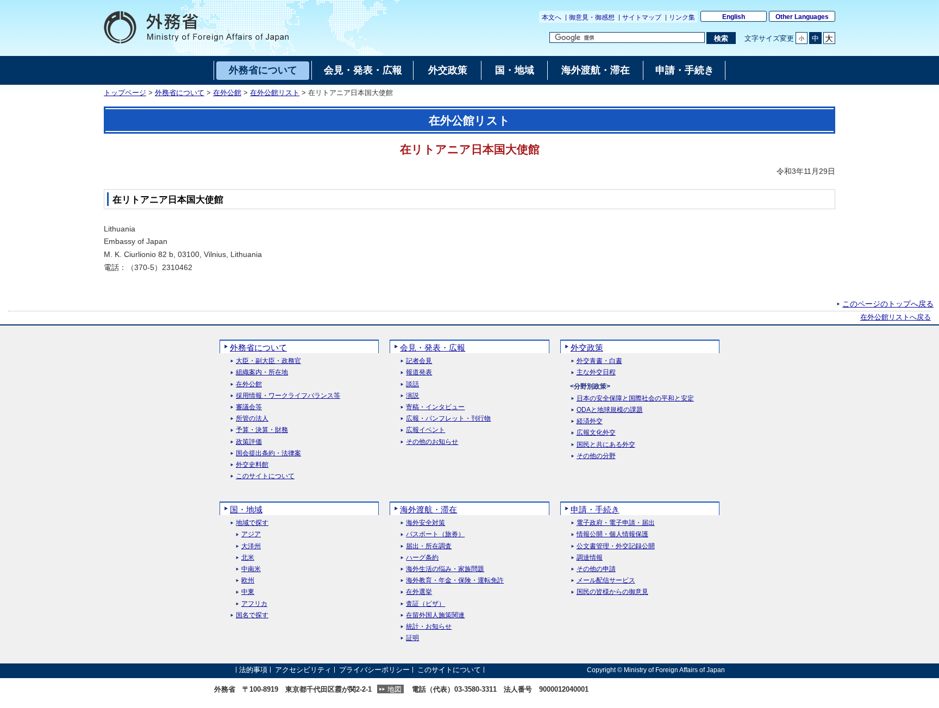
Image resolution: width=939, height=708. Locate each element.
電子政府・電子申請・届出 (616, 523)
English (733, 17)
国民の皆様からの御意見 (612, 592)
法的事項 (253, 670)
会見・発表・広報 (432, 347)
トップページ (125, 93)
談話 (412, 384)
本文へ (551, 17)
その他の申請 (596, 569)
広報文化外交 (596, 432)
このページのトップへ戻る (888, 304)
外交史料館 (252, 464)
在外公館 (227, 93)
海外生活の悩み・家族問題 (445, 569)
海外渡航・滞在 (428, 509)
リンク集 (682, 17)
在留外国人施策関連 (435, 615)
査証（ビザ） (425, 603)
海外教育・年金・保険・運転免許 (455, 580)
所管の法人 (252, 418)
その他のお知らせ (432, 442)
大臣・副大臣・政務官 (268, 361)
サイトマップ (641, 17)
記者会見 (419, 361)
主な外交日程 (596, 372)
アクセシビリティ (303, 670)
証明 (412, 638)
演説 (412, 395)
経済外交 (590, 421)
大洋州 (251, 546)
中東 (247, 592)
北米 (247, 557)
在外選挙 (419, 592)
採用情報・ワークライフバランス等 (288, 395)
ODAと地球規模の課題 (610, 409)
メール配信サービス (606, 580)
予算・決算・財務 (262, 430)
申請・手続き (595, 509)
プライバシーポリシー (374, 670)
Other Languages (802, 17)
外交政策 (587, 347)
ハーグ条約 (422, 557)
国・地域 (246, 509)
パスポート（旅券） (435, 534)
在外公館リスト (274, 93)
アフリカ (254, 603)
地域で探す (252, 523)
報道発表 (419, 372)
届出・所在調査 (429, 546)
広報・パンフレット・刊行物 (448, 418)
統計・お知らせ (429, 626)
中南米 (251, 569)
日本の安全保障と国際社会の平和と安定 (635, 398)
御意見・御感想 (592, 17)
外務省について (179, 93)
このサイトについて (265, 476)
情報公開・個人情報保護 (612, 534)
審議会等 (249, 407)
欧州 (247, 580)
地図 (394, 689)
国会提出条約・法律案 (268, 453)
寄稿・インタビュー (435, 407)
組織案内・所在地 (262, 372)
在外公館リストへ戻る (895, 317)
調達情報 (590, 557)
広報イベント (425, 430)
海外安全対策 (425, 523)
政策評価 (249, 442)
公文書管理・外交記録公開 (616, 546)
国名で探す (252, 615)
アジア (251, 534)
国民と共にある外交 (606, 444)
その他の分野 (596, 456)
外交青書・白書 (599, 361)
